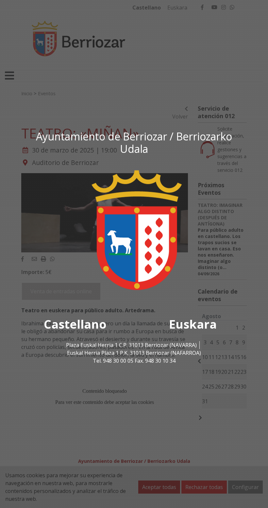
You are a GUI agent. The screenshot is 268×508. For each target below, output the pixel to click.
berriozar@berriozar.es (134, 368)
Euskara (193, 324)
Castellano (75, 324)
